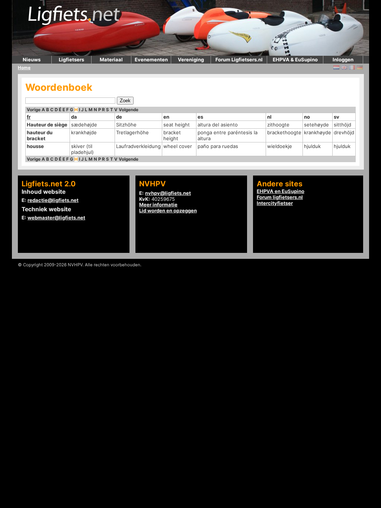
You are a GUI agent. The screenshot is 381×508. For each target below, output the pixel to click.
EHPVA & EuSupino (295, 59)
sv (336, 117)
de (119, 117)
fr (29, 117)
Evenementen (151, 59)
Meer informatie (158, 205)
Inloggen (343, 59)
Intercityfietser (275, 203)
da (74, 117)
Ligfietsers (71, 59)
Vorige (34, 109)
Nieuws (32, 59)
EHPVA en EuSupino (280, 191)
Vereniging (191, 59)
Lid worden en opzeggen (168, 210)
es (200, 117)
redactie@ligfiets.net (53, 200)
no (307, 117)
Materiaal (111, 59)
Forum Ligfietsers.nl (239, 59)
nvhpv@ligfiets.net (168, 193)
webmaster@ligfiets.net (56, 218)
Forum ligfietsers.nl (280, 197)
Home (24, 67)
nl (269, 117)
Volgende (128, 109)
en (166, 117)
